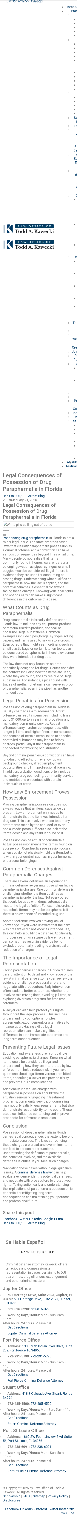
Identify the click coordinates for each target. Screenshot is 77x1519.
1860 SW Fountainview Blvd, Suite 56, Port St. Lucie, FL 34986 (37, 1439)
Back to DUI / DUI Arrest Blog (24, 496)
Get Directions (18, 1327)
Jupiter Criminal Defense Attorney (32, 1333)
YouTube (67, 1513)
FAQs (69, 462)
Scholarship (11, 1496)
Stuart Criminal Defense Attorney (31, 1424)
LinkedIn (35, 1219)
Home (70, 7)
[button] (4, 530)
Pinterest (40, 1509)
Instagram (66, 1509)
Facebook (10, 1219)
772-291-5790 (40, 1356)
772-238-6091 (40, 1447)
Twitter (23, 1219)
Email (60, 1219)
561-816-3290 (40, 1309)
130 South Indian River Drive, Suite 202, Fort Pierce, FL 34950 (37, 1348)
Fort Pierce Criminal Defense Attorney (35, 1380)
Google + (49, 1219)
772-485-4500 (40, 1404)
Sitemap (39, 1496)
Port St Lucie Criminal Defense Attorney (36, 1471)
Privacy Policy (58, 1496)
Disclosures (12, 1500)
